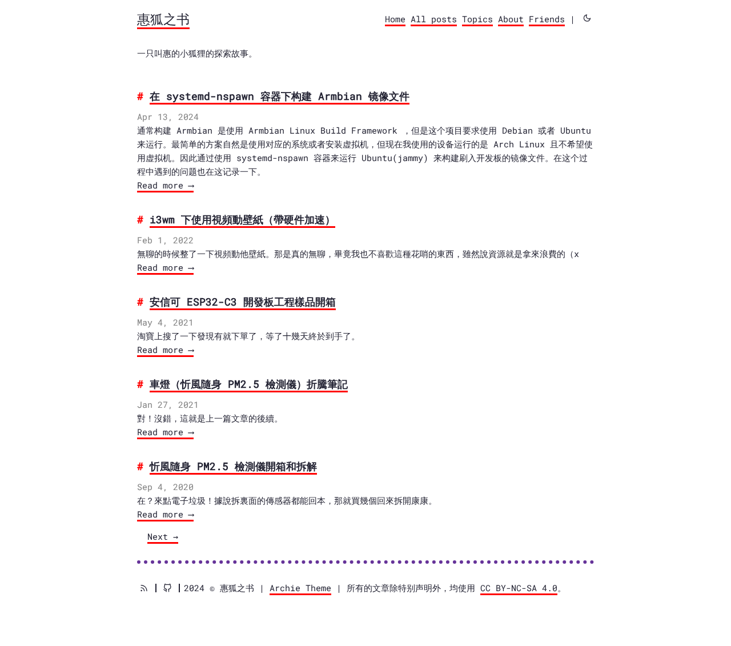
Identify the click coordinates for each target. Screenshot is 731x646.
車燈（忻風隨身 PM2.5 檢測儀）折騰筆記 (249, 384)
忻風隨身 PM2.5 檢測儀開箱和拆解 (233, 466)
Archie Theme (300, 587)
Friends (547, 19)
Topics (477, 19)
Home (395, 19)
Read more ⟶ (165, 185)
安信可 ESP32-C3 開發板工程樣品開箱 (243, 301)
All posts (434, 19)
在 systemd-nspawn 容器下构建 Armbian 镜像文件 (279, 96)
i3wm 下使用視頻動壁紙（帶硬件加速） (242, 219)
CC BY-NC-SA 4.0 (518, 587)
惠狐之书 (163, 18)
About (511, 19)
